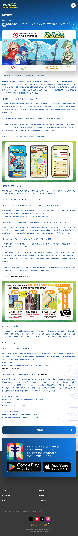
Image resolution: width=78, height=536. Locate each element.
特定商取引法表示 (37, 511)
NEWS (41, 490)
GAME (41, 495)
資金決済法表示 (27, 511)
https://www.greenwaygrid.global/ (11, 368)
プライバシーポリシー (14, 511)
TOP (4, 490)
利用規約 (4, 511)
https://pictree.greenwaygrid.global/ (20, 276)
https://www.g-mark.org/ (8, 343)
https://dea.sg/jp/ (42, 374)
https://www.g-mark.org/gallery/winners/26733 (35, 199)
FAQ (4, 500)
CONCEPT (7, 495)
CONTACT (43, 500)
